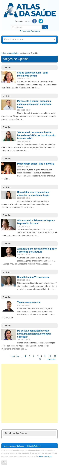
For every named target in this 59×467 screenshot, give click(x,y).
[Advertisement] (29, 393)
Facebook (34, 21)
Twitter (40, 21)
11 (55, 356)
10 (50, 356)
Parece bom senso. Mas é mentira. (35, 164)
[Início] (29, 17)
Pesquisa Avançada (31, 31)
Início (3, 53)
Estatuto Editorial (34, 446)
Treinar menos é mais (28, 302)
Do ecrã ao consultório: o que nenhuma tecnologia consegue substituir (34, 334)
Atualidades (13, 53)
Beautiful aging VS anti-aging (33, 277)
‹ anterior (15, 356)
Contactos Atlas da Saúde (14, 446)
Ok (4, 462)
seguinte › (51, 359)
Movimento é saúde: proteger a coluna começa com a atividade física (34, 104)
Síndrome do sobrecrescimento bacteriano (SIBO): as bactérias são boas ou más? (36, 135)
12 (40, 359)
